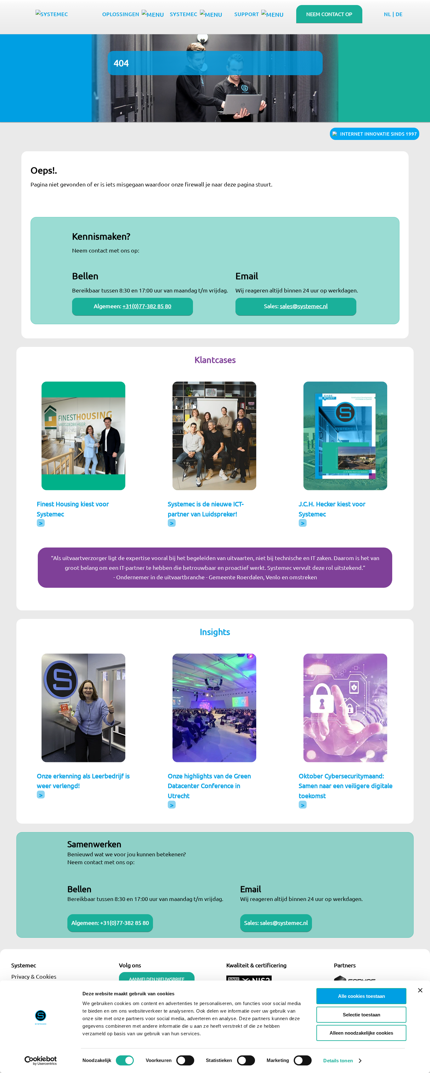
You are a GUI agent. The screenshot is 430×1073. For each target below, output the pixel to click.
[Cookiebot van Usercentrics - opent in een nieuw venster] (40, 1060)
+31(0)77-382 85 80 (146, 306)
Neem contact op (329, 14)
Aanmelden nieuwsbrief (156, 979)
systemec (183, 14)
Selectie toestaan (361, 1014)
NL (387, 14)
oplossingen (120, 14)
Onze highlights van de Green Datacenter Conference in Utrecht (209, 785)
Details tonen (338, 1060)
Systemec (23, 965)
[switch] (185, 1060)
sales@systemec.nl (304, 306)
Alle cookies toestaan (361, 996)
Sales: (252, 922)
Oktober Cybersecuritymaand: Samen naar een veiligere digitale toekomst (346, 785)
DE (399, 14)
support (247, 14)
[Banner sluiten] (420, 990)
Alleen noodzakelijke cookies (361, 1033)
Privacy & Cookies (33, 976)
